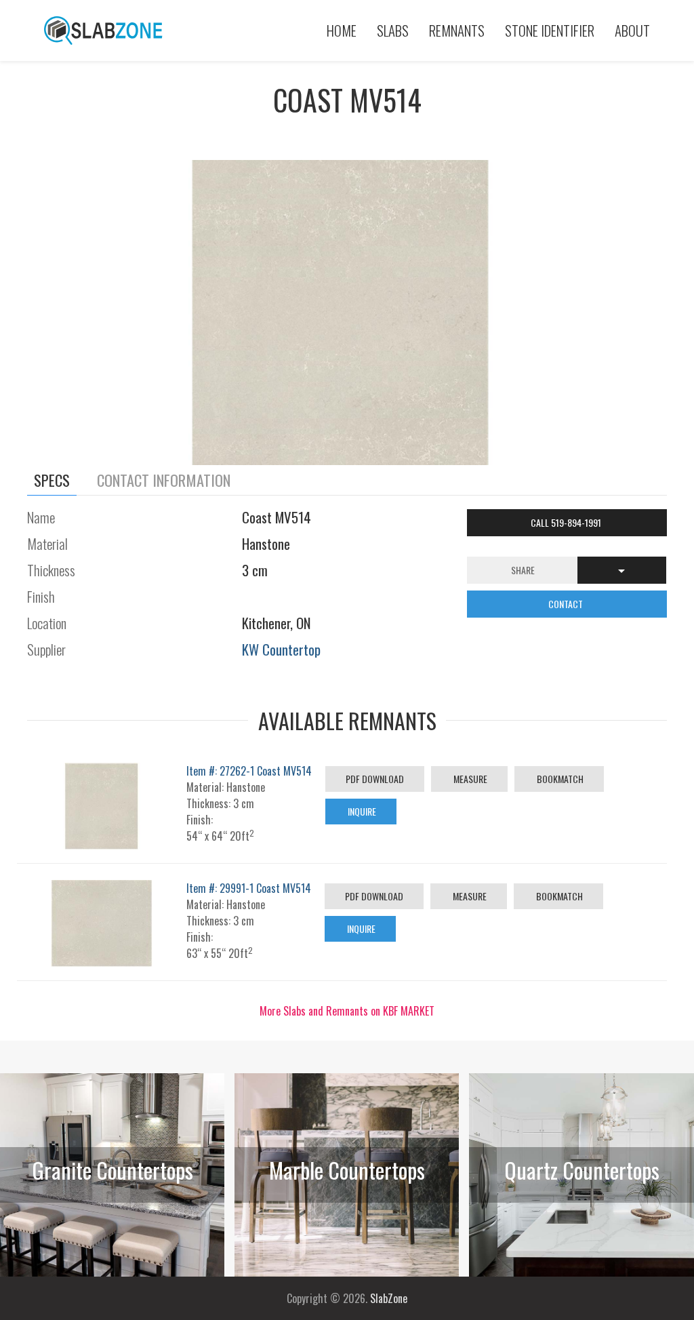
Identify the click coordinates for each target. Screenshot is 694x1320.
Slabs (393, 30)
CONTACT (566, 604)
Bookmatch (559, 779)
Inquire (361, 811)
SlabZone (388, 1298)
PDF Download (375, 779)
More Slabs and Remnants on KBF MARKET (347, 1011)
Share (523, 570)
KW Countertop (281, 649)
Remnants (457, 30)
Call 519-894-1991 (567, 522)
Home (341, 30)
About (632, 30)
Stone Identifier (549, 30)
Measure (469, 779)
